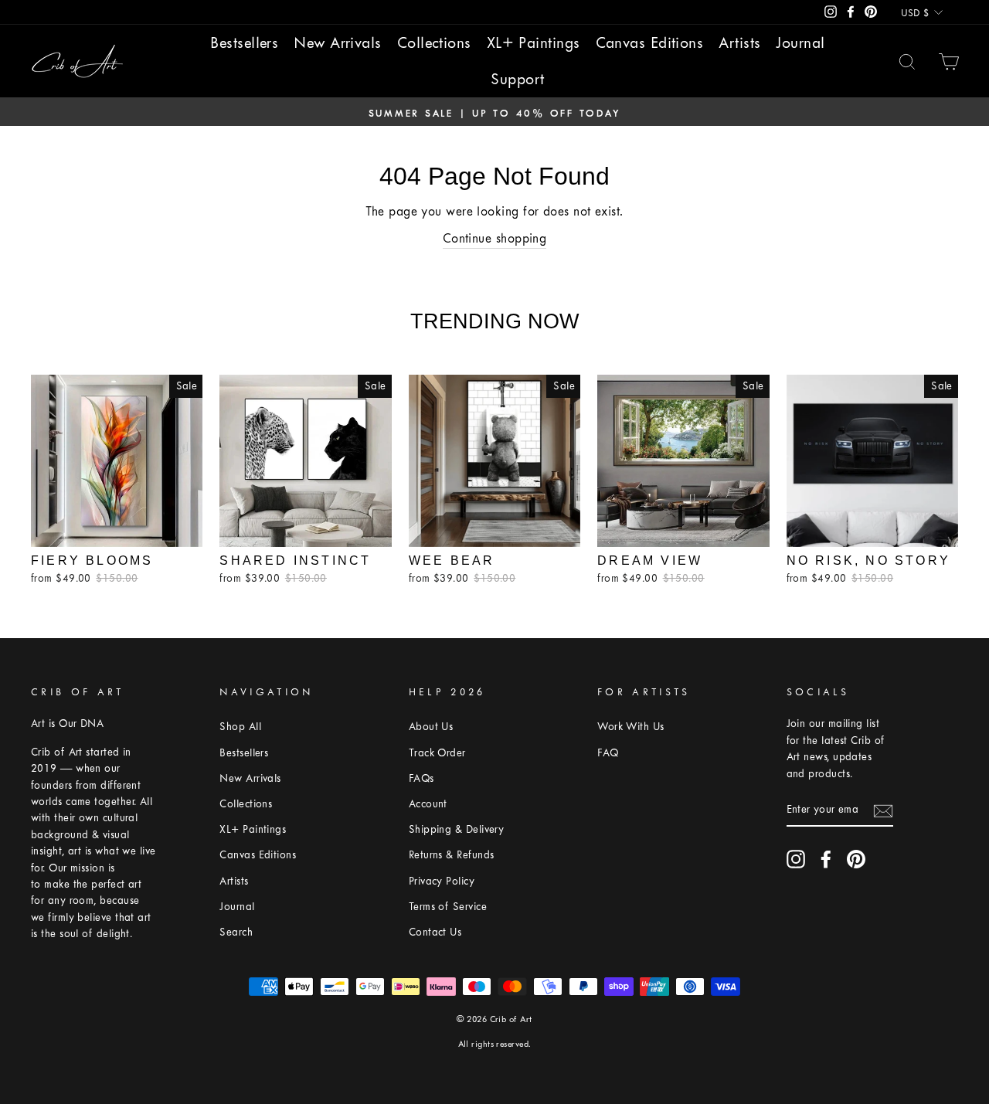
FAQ (607, 752)
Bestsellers (244, 43)
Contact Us (435, 932)
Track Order (437, 752)
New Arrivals (337, 43)
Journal (800, 43)
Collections (434, 43)
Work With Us (630, 726)
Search (236, 932)
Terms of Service (448, 906)
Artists (739, 43)
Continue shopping (495, 238)
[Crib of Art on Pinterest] (856, 859)
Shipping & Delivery (457, 829)
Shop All (240, 726)
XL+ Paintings (533, 43)
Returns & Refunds (451, 854)
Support (517, 79)
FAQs (421, 778)
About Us (431, 726)
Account (428, 803)
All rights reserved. (495, 1044)
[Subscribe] (883, 810)
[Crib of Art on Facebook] (826, 859)
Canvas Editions (650, 43)
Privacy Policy (441, 881)
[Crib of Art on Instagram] (796, 859)
